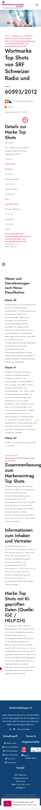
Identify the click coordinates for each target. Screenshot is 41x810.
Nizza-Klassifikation (11, 747)
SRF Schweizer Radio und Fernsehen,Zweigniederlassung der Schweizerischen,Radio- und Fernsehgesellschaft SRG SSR (17, 238)
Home (7, 36)
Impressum (11, 758)
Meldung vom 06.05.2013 (22, 36)
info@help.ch (20, 787)
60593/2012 (10, 164)
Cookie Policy (32, 804)
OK (7, 803)
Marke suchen (11, 743)
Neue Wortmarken (11, 755)
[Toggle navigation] (36, 5)
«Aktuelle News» (31, 758)
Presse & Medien (23, 729)
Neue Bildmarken (11, 751)
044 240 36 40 (24, 784)
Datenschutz (11, 762)
